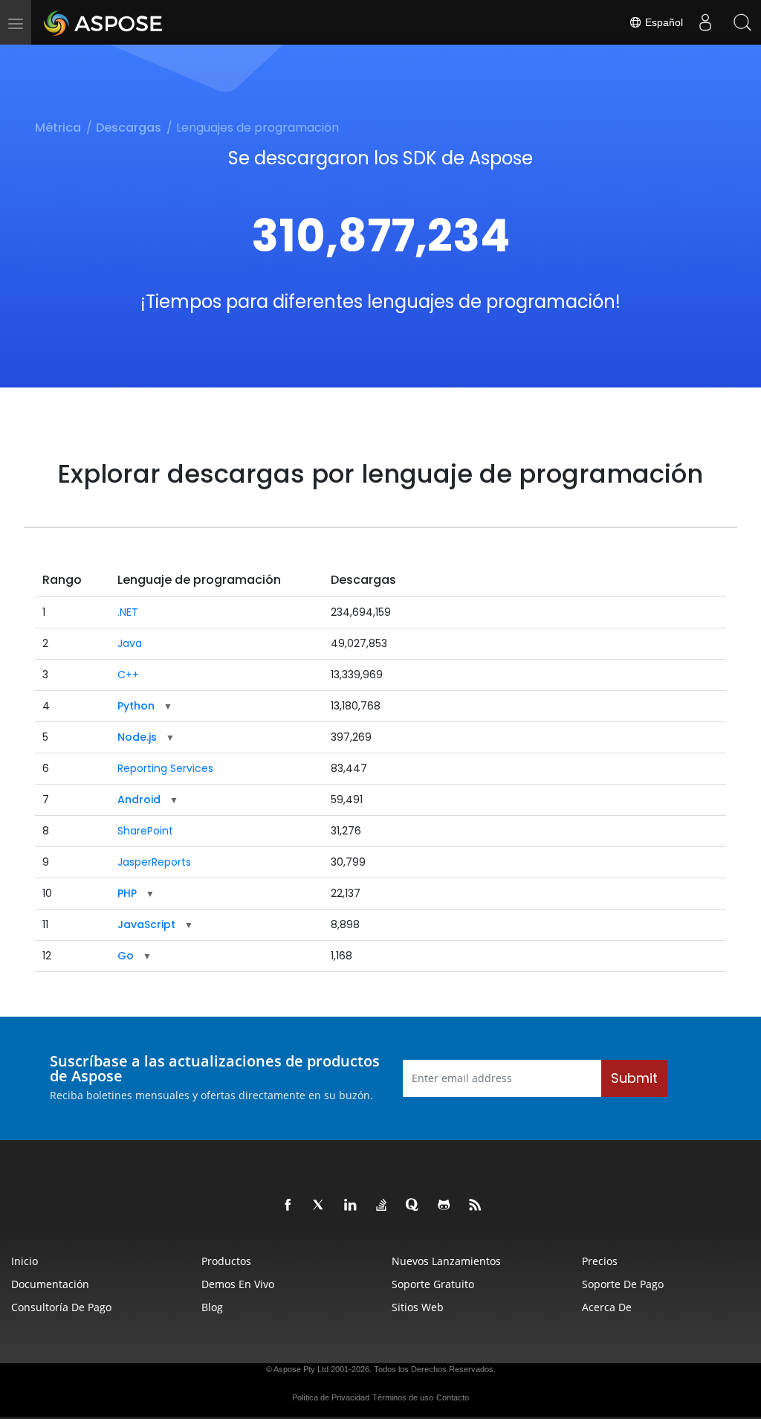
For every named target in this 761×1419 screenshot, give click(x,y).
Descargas (128, 127)
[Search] (742, 22)
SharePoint (145, 830)
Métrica (58, 127)
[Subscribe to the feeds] (475, 1205)
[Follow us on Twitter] (319, 1205)
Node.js (137, 737)
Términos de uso (402, 1397)
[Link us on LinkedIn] (350, 1205)
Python (136, 705)
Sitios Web (418, 1307)
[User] (705, 22)
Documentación (50, 1284)
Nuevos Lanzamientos (446, 1261)
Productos (226, 1261)
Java (129, 643)
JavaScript (146, 924)
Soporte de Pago (623, 1284)
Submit (634, 1078)
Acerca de (607, 1307)
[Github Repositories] (444, 1205)
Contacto (452, 1397)
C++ (128, 674)
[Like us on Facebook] (288, 1205)
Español (662, 22)
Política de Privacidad (330, 1397)
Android (139, 799)
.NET (127, 612)
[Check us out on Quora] (413, 1205)
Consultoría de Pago (61, 1307)
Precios (600, 1261)
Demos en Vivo (237, 1284)
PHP (127, 893)
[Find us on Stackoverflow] (382, 1205)
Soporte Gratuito (433, 1284)
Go (125, 955)
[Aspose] (103, 22)
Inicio (24, 1261)
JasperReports (154, 862)
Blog (212, 1307)
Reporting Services (165, 768)
